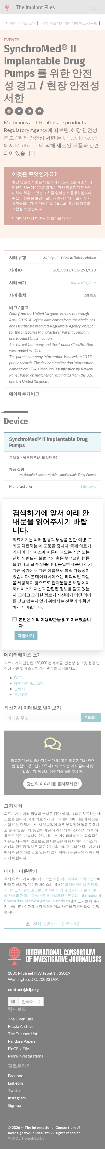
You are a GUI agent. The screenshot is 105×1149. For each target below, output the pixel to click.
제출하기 (26, 635)
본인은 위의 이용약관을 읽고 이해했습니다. (55, 622)
